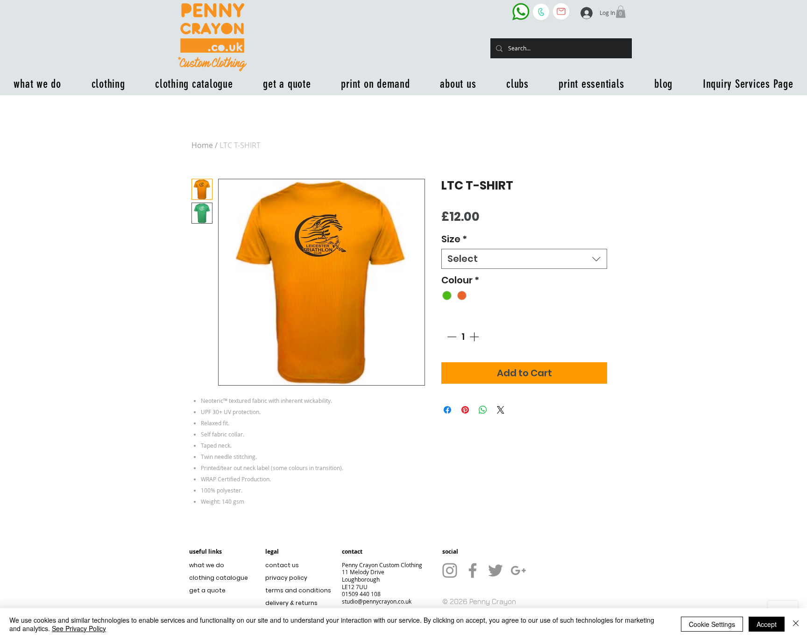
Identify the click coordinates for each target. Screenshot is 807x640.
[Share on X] (500, 409)
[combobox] (524, 259)
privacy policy (286, 578)
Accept (767, 624)
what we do (206, 565)
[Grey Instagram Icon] (450, 570)
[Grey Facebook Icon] (472, 570)
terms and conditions (295, 590)
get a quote (207, 590)
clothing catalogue (218, 578)
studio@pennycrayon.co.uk (376, 601)
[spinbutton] (463, 336)
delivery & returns (291, 603)
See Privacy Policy (79, 628)
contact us (282, 565)
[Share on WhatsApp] (482, 409)
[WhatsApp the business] (521, 11)
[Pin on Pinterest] (465, 409)
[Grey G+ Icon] (518, 570)
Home (202, 145)
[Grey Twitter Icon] (495, 570)
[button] (621, 12)
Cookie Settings (712, 624)
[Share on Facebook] (447, 409)
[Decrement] (451, 336)
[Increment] (475, 336)
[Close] (795, 624)
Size (454, 239)
